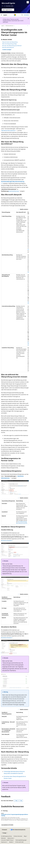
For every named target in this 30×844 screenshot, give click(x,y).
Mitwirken (3, 838)
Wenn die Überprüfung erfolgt (9, 43)
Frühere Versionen (18, 836)
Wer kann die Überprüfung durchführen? (12, 45)
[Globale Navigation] (1, 15)
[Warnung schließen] (28, 2)
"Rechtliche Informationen (8, 130)
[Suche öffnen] (22, 15)
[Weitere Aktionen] (27, 26)
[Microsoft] (15, 15)
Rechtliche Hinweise (6, 540)
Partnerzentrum (9, 25)
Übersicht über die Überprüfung (10, 42)
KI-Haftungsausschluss (6, 836)
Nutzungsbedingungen (21, 840)
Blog (25, 836)
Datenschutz (10, 838)
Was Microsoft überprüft (8, 47)
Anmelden (26, 15)
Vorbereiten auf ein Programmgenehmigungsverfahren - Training (14, 815)
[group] (15, 291)
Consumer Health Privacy (7, 840)
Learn (2, 25)
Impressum (3, 842)
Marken (11, 842)
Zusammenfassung (13, 191)
